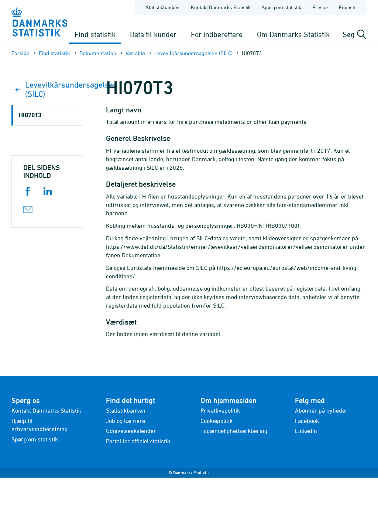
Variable (135, 53)
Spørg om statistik (281, 7)
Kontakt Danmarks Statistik (221, 7)
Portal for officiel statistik (138, 441)
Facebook (307, 420)
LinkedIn (306, 430)
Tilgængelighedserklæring (233, 430)
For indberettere (217, 34)
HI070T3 (30, 115)
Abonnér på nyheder (321, 410)
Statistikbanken (163, 7)
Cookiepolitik (216, 420)
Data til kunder (153, 34)
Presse (320, 7)
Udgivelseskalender (131, 430)
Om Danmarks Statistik (293, 34)
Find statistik (95, 34)
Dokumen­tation (97, 53)
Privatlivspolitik (220, 410)
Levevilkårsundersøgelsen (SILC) (193, 53)
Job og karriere (125, 420)
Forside (20, 53)
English (347, 7)
